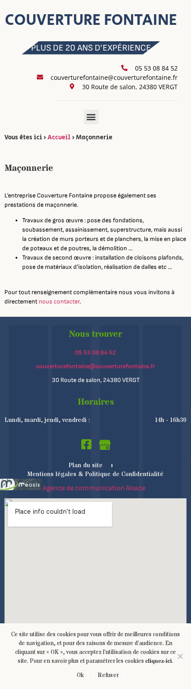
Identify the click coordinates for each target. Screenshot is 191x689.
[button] (91, 117)
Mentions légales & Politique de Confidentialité (95, 474)
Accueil (59, 137)
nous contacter (59, 301)
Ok (80, 675)
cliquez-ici (158, 661)
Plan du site (85, 465)
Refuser (108, 675)
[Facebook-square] (86, 444)
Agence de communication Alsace (93, 488)
